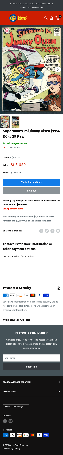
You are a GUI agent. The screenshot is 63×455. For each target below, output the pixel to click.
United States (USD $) (14, 407)
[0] (57, 18)
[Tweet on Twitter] (52, 231)
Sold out (31, 190)
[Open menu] (4, 18)
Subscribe (31, 366)
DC (4, 147)
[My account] (51, 18)
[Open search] (46, 18)
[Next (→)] (58, 69)
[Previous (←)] (5, 69)
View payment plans (13, 208)
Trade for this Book (31, 182)
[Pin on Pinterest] (47, 231)
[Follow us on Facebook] (5, 421)
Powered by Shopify (11, 449)
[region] (31, 69)
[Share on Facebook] (41, 231)
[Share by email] (58, 231)
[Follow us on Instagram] (10, 421)
